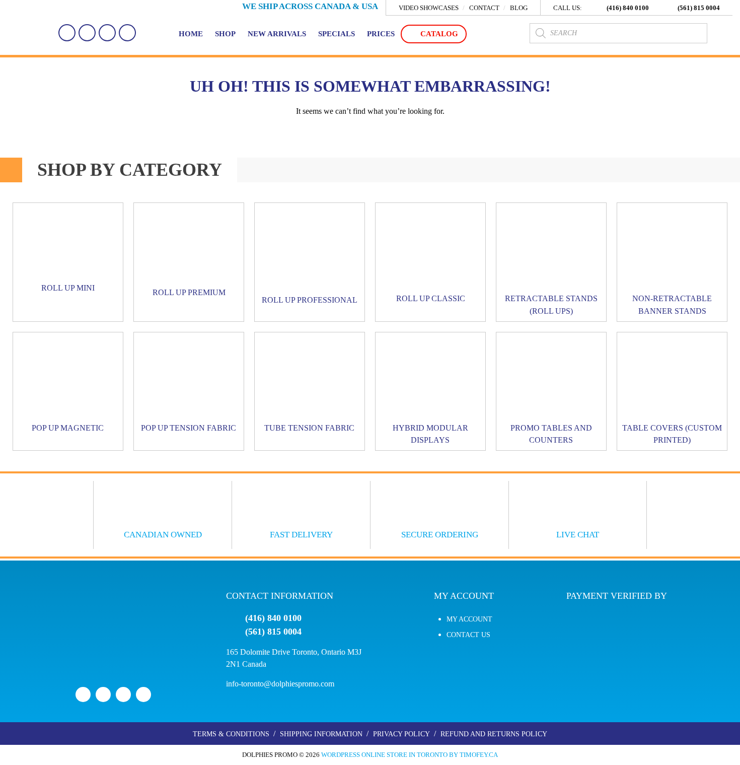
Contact (484, 8)
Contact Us (468, 635)
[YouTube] (107, 32)
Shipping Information (321, 734)
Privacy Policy (401, 734)
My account (469, 619)
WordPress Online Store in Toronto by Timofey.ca (409, 754)
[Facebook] (67, 32)
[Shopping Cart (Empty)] (722, 33)
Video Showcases (429, 8)
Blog (519, 8)
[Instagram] (127, 32)
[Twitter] (87, 32)
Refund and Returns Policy (493, 734)
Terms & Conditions (231, 734)
